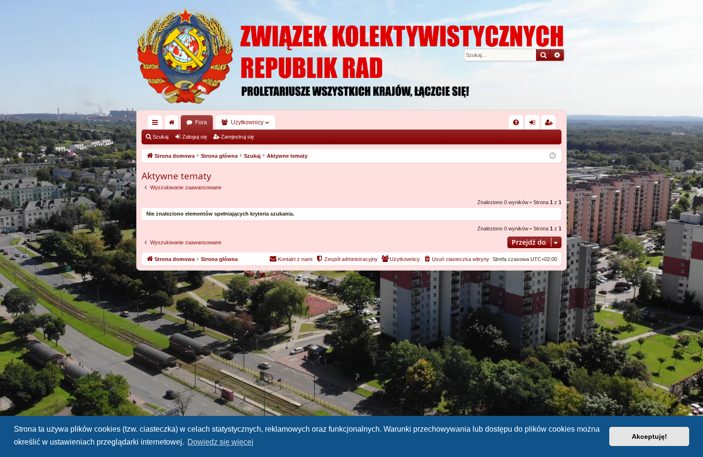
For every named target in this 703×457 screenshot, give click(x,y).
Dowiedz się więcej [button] (220, 442)
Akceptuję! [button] (649, 436)
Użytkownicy (247, 122)
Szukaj (160, 137)
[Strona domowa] (351, 55)
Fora (201, 122)
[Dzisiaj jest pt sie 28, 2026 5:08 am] (552, 156)
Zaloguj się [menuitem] (534, 124)
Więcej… (157, 124)
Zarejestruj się (237, 137)
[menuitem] (516, 122)
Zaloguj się (194, 137)
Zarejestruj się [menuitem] (550, 124)
